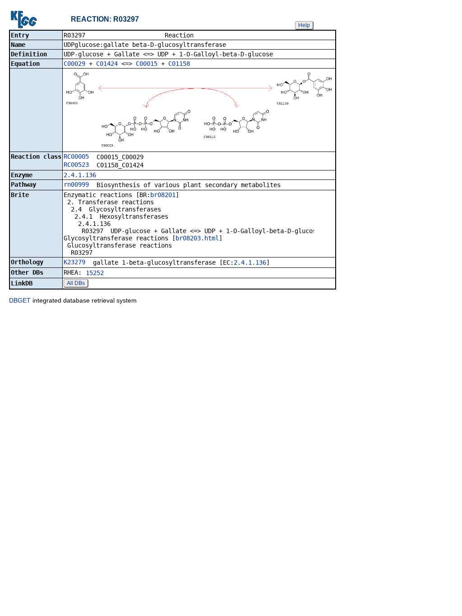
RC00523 (76, 164)
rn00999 (76, 184)
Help (304, 25)
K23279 (74, 262)
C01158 (179, 63)
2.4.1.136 (80, 175)
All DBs (76, 283)
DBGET (20, 300)
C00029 (74, 63)
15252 (95, 272)
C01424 (107, 63)
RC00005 (76, 156)
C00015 (146, 63)
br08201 (163, 194)
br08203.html (197, 238)
